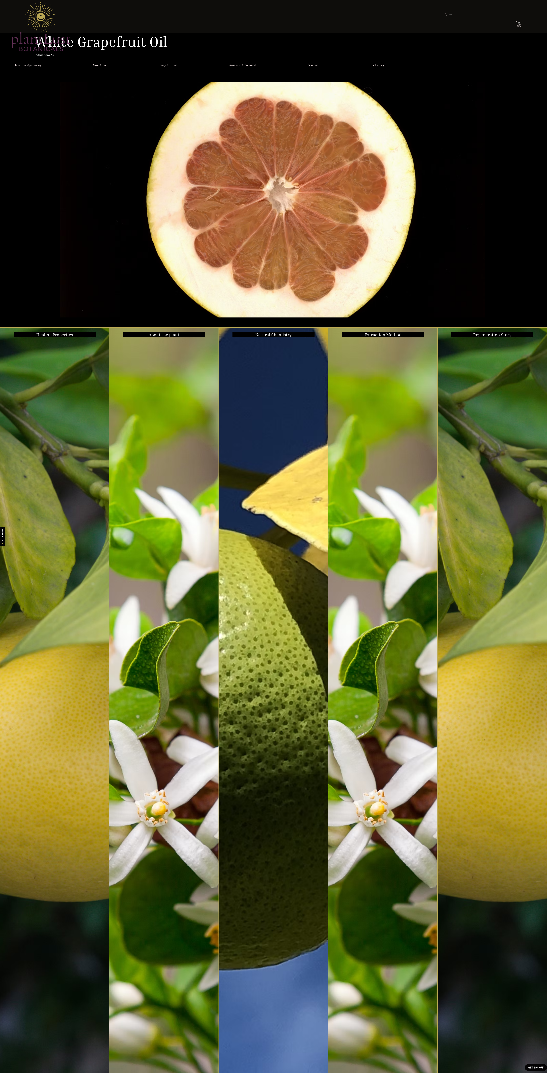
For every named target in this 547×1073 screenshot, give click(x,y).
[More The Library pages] (435, 65)
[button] (519, 24)
